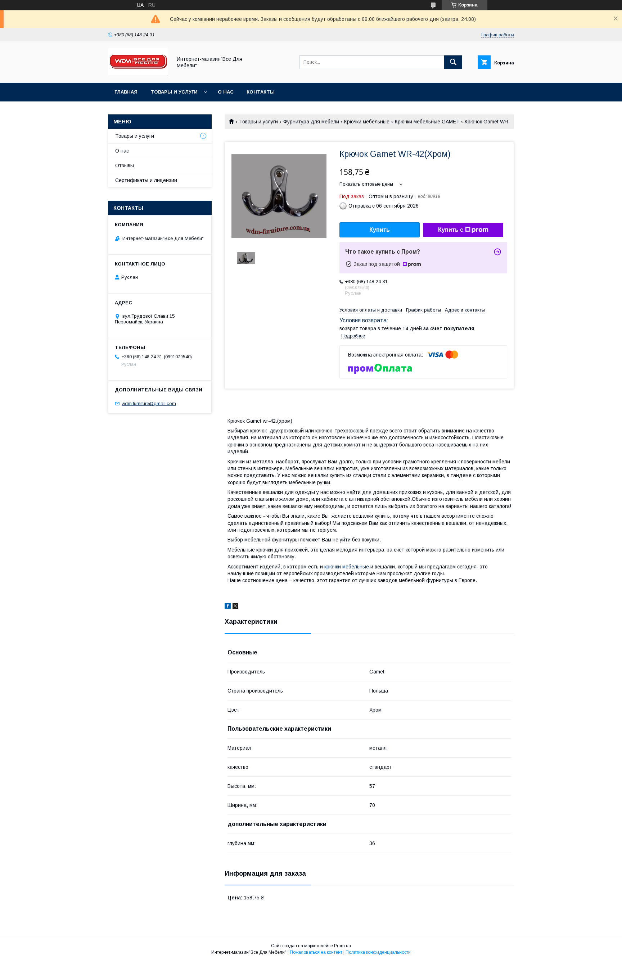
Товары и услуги (174, 92)
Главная (126, 92)
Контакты (261, 92)
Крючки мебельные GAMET (427, 121)
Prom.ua (342, 945)
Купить (379, 230)
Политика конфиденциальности (378, 952)
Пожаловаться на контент (316, 952)
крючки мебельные (346, 567)
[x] (235, 607)
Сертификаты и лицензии (146, 180)
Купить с (450, 230)
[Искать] (453, 62)
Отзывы (124, 165)
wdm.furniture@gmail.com (149, 403)
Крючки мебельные (366, 121)
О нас (226, 92)
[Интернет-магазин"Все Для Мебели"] (138, 73)
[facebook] (228, 607)
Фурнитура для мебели (311, 121)
